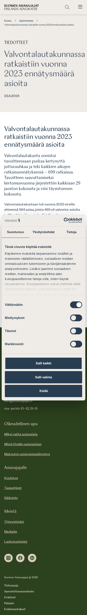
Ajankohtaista (26, 20)
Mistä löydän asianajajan (23, 443)
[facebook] (20, 558)
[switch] (76, 317)
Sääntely (11, 497)
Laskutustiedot (15, 541)
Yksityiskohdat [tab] (43, 232)
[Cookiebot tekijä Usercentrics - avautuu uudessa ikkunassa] (63, 220)
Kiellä (43, 391)
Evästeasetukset (15, 609)
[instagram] (8, 558)
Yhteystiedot (14, 521)
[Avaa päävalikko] (80, 7)
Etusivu (8, 20)
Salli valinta (43, 377)
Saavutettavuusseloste (19, 591)
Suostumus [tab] (15, 232)
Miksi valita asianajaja (21, 434)
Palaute (9, 603)
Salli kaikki (43, 363)
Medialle (10, 531)
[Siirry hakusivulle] (67, 7)
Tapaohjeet (13, 487)
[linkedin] (32, 558)
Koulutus (11, 477)
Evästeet (10, 597)
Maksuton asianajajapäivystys (27, 453)
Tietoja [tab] (72, 232)
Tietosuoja (11, 585)
